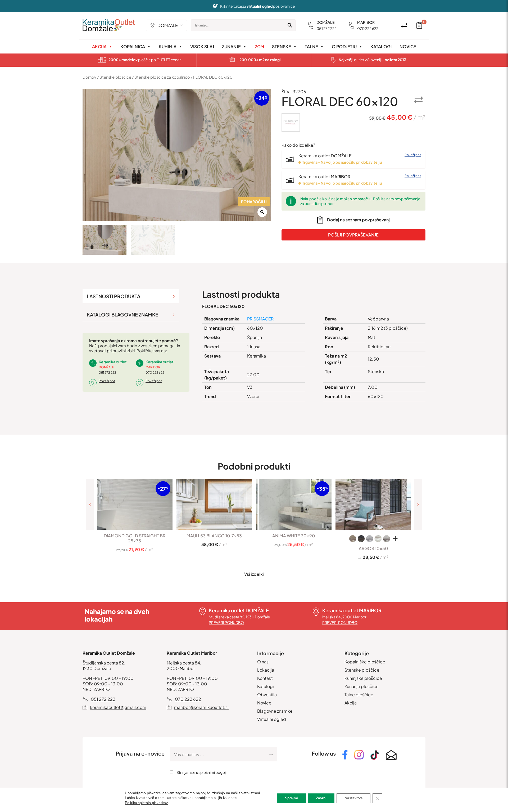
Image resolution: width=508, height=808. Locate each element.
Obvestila (267, 694)
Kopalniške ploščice (364, 661)
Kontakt (265, 678)
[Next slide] (418, 504)
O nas (263, 661)
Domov (89, 77)
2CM (259, 46)
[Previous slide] (90, 504)
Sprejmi (291, 798)
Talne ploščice (358, 694)
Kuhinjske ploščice (363, 678)
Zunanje (231, 46)
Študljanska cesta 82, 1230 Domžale (239, 616)
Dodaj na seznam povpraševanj (358, 219)
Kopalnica (132, 46)
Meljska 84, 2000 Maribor (344, 616)
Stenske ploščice (115, 77)
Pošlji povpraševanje (353, 235)
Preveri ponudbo (226, 622)
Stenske (281, 46)
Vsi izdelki (254, 574)
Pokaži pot (413, 155)
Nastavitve (353, 798)
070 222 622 (367, 28)
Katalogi (381, 46)
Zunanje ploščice (361, 686)
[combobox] (166, 25)
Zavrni (321, 798)
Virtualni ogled (271, 719)
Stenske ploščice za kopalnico (162, 77)
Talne (311, 46)
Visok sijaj (202, 46)
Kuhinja (167, 46)
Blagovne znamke (275, 711)
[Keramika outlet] (109, 25)
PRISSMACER (260, 319)
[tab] (131, 296)
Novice (408, 46)
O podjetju (344, 46)
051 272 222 (326, 28)
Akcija (99, 46)
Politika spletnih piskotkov (146, 802)
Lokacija (265, 670)
